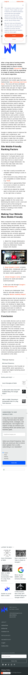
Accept (14, 35)
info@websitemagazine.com (15, 613)
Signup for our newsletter (8, 652)
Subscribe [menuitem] (4, 646)
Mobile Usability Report (18, 294)
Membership (6, 639)
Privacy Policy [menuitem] (5, 670)
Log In (6, 1)
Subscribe (20, 1)
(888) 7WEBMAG (13, 615)
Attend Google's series (13, 277)
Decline (14, 39)
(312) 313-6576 (12, 617)
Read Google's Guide (12, 267)
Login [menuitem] (3, 643)
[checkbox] (14, 456)
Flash (8, 180)
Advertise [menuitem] (4, 625)
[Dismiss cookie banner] (22, 5)
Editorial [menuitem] (4, 628)
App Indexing (14, 82)
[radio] (14, 453)
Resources (5, 635)
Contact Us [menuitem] (5, 631)
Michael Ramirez (8, 363)
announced (18, 68)
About (3, 622)
